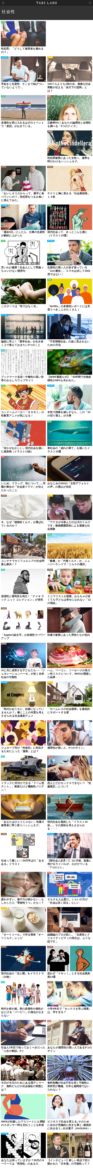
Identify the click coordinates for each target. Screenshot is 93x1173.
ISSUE (3, 22)
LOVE (49, 96)
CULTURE (50, 131)
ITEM (3, 350)
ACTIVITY (50, 57)
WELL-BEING (4, 57)
